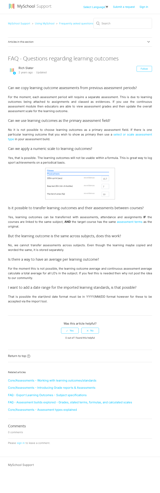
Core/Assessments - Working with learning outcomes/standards (52, 380)
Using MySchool (44, 23)
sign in (21, 442)
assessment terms (129, 222)
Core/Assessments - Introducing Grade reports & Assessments (51, 387)
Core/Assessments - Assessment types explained (42, 410)
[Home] (30, 9)
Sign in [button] (144, 6)
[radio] (70, 331)
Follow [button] (144, 68)
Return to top (17, 356)
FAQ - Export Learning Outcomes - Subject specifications (47, 395)
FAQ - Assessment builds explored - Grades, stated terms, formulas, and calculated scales (70, 402)
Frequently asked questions (76, 23)
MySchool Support (19, 23)
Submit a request (124, 6)
